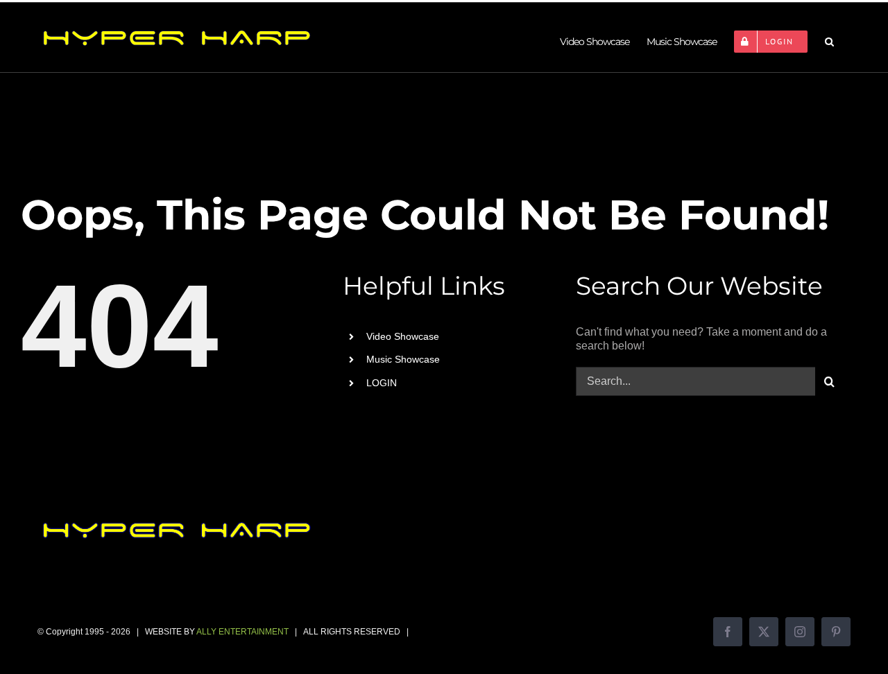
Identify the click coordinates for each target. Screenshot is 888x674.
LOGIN (381, 382)
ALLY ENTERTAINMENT (242, 632)
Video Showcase (402, 336)
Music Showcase (403, 359)
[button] (829, 41)
